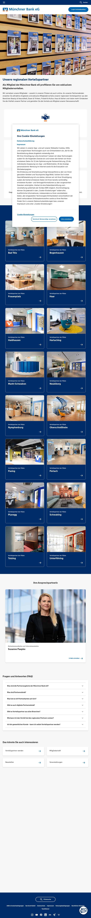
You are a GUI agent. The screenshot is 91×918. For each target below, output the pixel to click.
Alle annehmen (66, 219)
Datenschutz (41, 906)
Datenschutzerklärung (25, 141)
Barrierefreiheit (30, 906)
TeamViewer (45, 909)
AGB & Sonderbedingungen (15, 906)
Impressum (50, 906)
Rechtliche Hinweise (78, 906)
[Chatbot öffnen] (83, 910)
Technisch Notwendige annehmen (44, 219)
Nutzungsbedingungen (63, 906)
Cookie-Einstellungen (25, 214)
